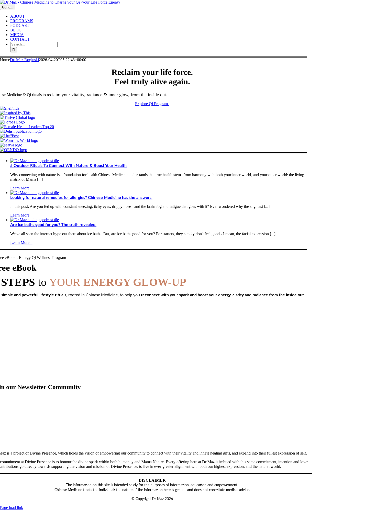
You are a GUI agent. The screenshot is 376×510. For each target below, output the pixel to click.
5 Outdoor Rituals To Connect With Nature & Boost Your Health (68, 166)
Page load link (11, 507)
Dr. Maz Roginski (24, 60)
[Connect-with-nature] (34, 160)
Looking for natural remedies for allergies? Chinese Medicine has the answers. (81, 198)
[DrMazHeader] (60, 2)
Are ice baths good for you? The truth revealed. (53, 225)
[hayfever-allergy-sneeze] (34, 192)
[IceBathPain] (34, 220)
